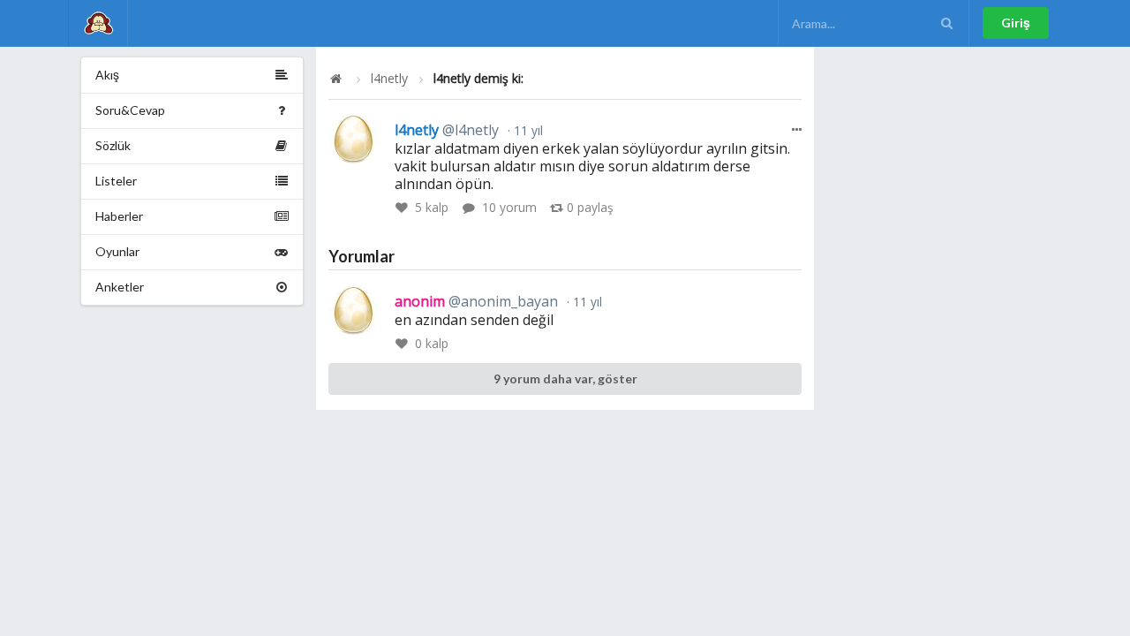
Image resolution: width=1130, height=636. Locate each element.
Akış (107, 74)
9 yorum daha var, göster (565, 378)
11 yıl (526, 130)
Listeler (116, 180)
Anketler (119, 286)
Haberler (119, 215)
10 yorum (509, 207)
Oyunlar (117, 251)
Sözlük (113, 145)
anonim (476, 301)
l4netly (389, 78)
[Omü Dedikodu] (98, 23)
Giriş (1015, 22)
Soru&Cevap (130, 109)
